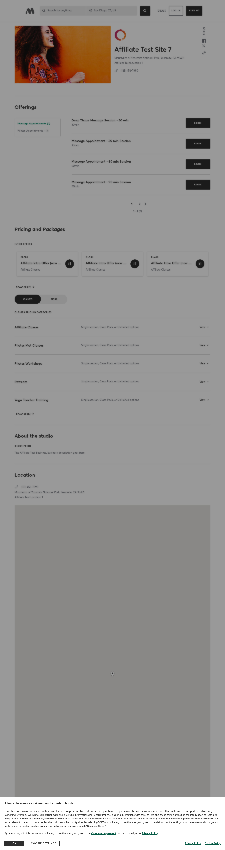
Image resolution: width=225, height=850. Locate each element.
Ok (14, 843)
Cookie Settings (44, 843)
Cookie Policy (213, 843)
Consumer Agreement (103, 833)
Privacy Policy (150, 833)
